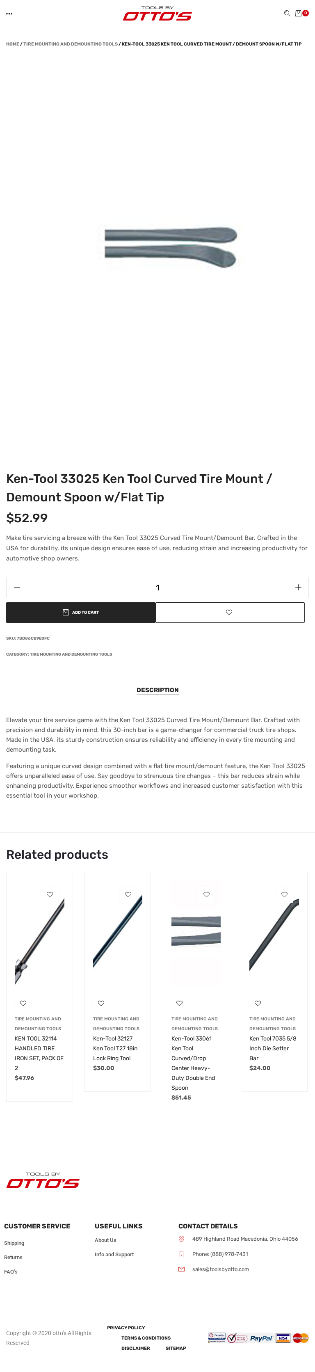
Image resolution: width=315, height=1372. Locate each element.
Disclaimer (135, 1348)
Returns (13, 1257)
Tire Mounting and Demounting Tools (70, 44)
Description (158, 690)
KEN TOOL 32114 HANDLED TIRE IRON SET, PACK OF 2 (39, 1053)
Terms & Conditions (146, 1338)
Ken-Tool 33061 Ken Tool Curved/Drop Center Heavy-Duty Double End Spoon (193, 1063)
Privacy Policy (126, 1328)
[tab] (158, 690)
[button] (10, 13)
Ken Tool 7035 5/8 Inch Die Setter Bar (273, 1048)
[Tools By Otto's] (157, 12)
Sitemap (176, 1348)
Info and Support (114, 1254)
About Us (105, 1240)
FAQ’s (11, 1272)
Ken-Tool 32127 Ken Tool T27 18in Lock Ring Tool (115, 1048)
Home (12, 44)
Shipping (14, 1243)
